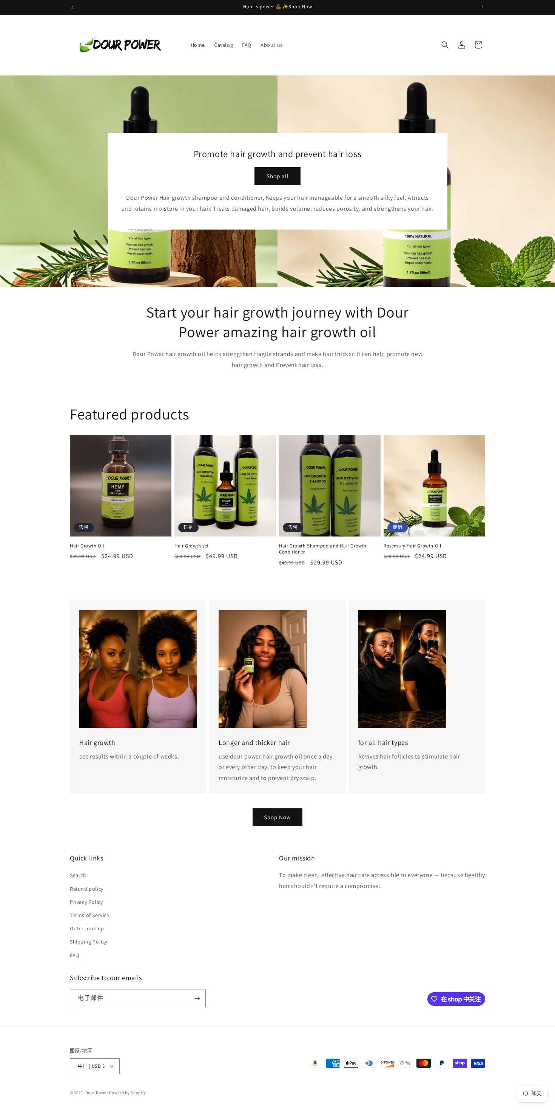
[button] (445, 45)
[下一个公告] (482, 7)
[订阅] (197, 998)
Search (78, 875)
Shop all (278, 176)
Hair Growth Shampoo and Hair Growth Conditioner (323, 549)
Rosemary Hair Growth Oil (412, 546)
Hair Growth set (191, 546)
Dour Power (97, 1092)
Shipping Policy (88, 941)
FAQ (74, 955)
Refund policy (86, 888)
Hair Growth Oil (87, 546)
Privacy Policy (86, 902)
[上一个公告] (72, 7)
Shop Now (277, 817)
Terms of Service (89, 915)
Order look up (87, 928)
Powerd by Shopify (127, 1092)
